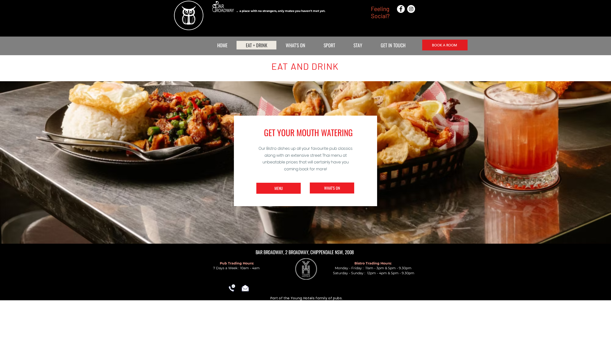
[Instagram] (411, 9)
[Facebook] (401, 9)
